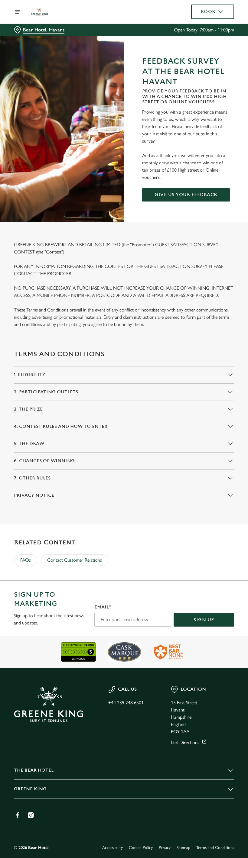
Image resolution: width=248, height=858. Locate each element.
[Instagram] (30, 815)
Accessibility (112, 847)
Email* (102, 607)
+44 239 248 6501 (126, 702)
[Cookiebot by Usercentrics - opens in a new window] (214, 361)
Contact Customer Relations (74, 560)
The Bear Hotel (34, 770)
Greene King (30, 789)
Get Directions (185, 742)
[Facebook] (17, 815)
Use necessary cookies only (122, 491)
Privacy (165, 847)
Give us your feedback (186, 194)
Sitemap (183, 847)
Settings (221, 472)
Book (208, 11)
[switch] (93, 450)
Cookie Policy (141, 847)
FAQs (25, 560)
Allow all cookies (202, 491)
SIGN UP (204, 619)
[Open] (17, 11)
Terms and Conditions (215, 847)
